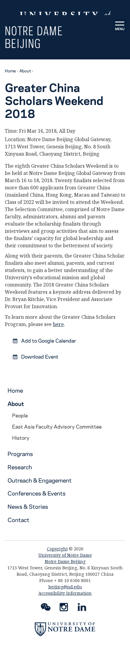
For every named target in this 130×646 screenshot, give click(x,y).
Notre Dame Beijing (34, 37)
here (58, 324)
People (20, 415)
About (25, 70)
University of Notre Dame (65, 555)
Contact (18, 520)
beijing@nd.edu (65, 587)
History (20, 437)
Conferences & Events (37, 493)
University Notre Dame (65, 7)
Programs (20, 454)
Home (10, 70)
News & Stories (28, 506)
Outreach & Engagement (40, 480)
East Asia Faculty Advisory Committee (57, 426)
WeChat (45, 608)
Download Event (39, 356)
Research (20, 467)
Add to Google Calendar (48, 340)
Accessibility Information (65, 593)
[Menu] (120, 25)
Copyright (57, 549)
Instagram (64, 608)
